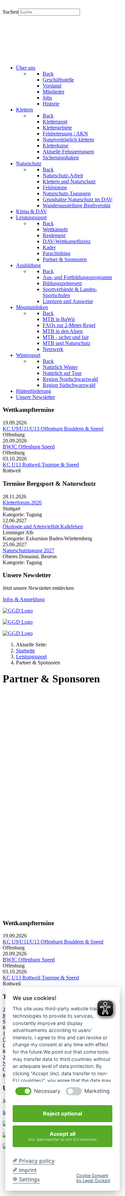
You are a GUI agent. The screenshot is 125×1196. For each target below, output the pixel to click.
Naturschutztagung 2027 (28, 550)
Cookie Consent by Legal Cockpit (93, 1178)
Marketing (97, 1091)
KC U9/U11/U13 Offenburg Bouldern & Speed (53, 428)
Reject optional (62, 1113)
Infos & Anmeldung (24, 599)
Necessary (47, 1091)
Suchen (10, 12)
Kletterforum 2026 (22, 502)
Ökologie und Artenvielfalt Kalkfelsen (43, 526)
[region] (62, 38)
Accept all (62, 1135)
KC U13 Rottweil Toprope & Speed (41, 464)
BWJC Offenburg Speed (29, 446)
